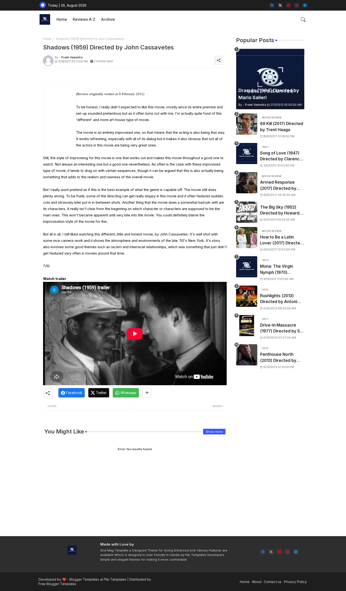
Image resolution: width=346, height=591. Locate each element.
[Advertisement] (98, 80)
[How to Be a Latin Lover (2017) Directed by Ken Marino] (246, 237)
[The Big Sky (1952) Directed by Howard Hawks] (246, 212)
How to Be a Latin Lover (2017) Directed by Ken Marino (281, 240)
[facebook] (272, 5)
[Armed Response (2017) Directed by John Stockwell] (246, 182)
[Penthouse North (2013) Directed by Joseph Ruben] (246, 354)
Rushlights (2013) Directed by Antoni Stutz (278, 299)
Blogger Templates (84, 579)
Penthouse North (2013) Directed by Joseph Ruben (278, 358)
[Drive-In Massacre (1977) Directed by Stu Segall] (246, 325)
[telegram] (305, 5)
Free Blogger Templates (57, 584)
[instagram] (297, 5)
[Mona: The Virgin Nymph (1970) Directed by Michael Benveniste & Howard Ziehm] (246, 266)
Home (61, 19)
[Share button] (147, 392)
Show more (214, 431)
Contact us (273, 581)
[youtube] (288, 5)
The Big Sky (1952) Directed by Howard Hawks (279, 210)
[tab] (62, 19)
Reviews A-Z (84, 19)
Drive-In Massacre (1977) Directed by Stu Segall (282, 328)
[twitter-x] (280, 5)
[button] (303, 19)
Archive (108, 19)
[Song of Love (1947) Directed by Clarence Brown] (246, 153)
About (257, 581)
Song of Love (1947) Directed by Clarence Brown (281, 156)
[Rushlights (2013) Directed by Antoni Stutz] (246, 296)
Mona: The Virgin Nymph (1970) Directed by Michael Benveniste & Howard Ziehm (281, 269)
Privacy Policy (295, 581)
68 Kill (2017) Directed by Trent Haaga (281, 126)
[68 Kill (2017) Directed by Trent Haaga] (246, 124)
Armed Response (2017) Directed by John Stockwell (278, 185)
